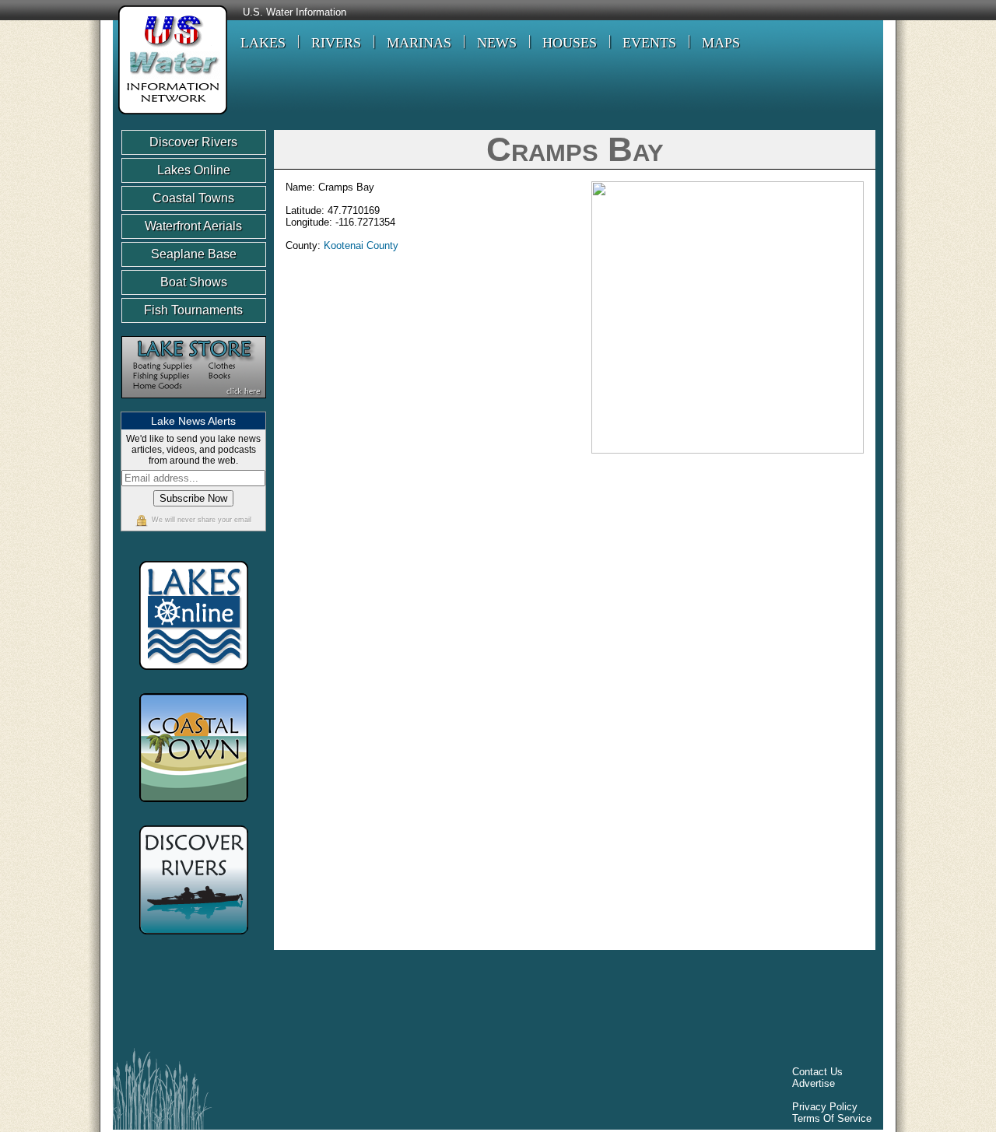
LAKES (263, 43)
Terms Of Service (832, 1118)
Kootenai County (361, 245)
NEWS (497, 43)
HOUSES (569, 43)
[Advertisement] (404, 1003)
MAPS (721, 43)
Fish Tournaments (193, 310)
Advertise (813, 1083)
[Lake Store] (193, 406)
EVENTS (649, 43)
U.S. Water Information (294, 12)
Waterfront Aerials (193, 226)
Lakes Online (193, 170)
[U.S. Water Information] (170, 116)
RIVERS (336, 43)
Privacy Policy (824, 1107)
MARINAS (419, 43)
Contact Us (817, 1072)
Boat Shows (193, 282)
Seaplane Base (194, 254)
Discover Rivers (193, 142)
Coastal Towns (193, 198)
